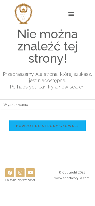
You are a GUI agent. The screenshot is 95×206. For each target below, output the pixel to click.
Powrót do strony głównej (47, 126)
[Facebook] (9, 172)
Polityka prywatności (20, 180)
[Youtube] (30, 172)
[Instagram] (20, 172)
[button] (71, 14)
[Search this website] (47, 104)
